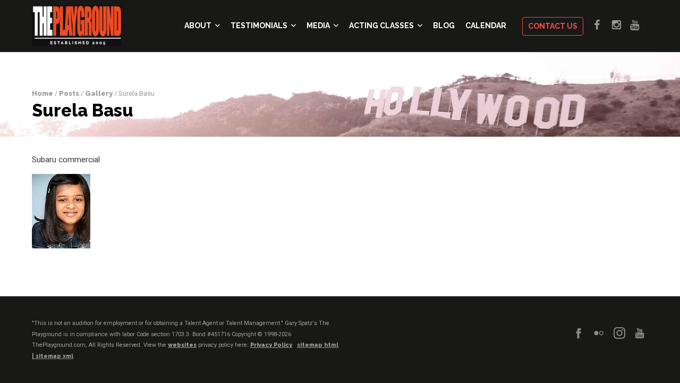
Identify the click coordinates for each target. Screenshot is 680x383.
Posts (69, 93)
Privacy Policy (271, 345)
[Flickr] (598, 333)
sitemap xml (54, 356)
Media (318, 25)
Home (42, 93)
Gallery (99, 93)
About (197, 25)
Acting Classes (381, 25)
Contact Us (552, 26)
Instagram (621, 25)
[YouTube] (639, 333)
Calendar (485, 25)
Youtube (639, 25)
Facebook (603, 25)
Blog (444, 25)
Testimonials (259, 25)
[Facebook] (578, 333)
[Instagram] (619, 333)
